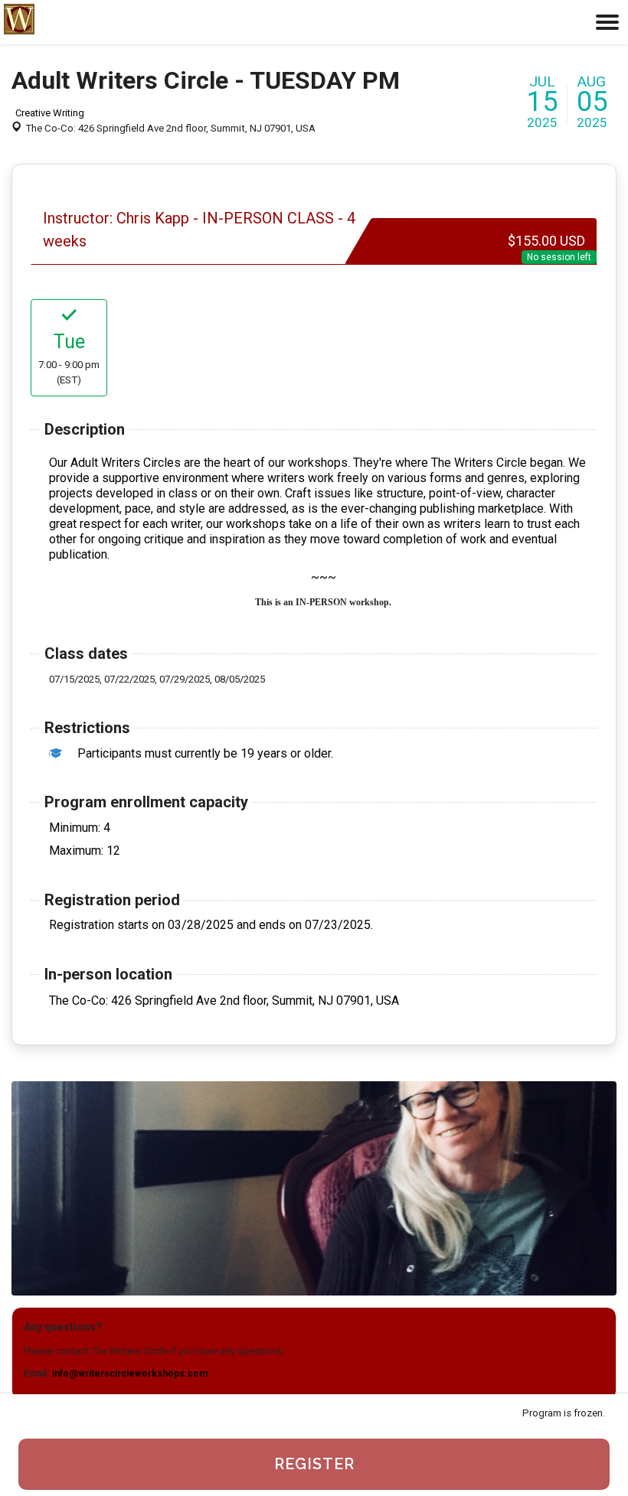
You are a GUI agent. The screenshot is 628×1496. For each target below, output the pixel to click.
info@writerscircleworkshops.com (130, 1373)
